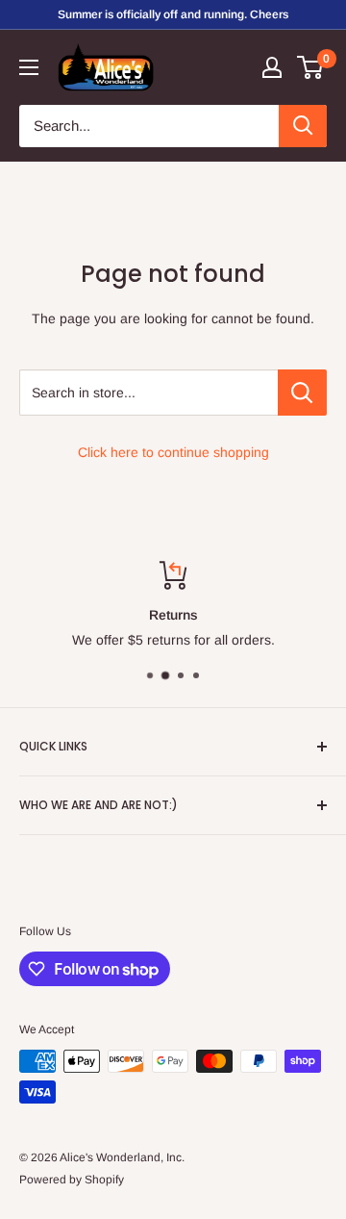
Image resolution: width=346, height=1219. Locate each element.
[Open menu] (28, 67)
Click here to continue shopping (173, 452)
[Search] (303, 126)
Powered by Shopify (71, 1179)
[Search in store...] (302, 392)
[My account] (272, 67)
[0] (311, 67)
